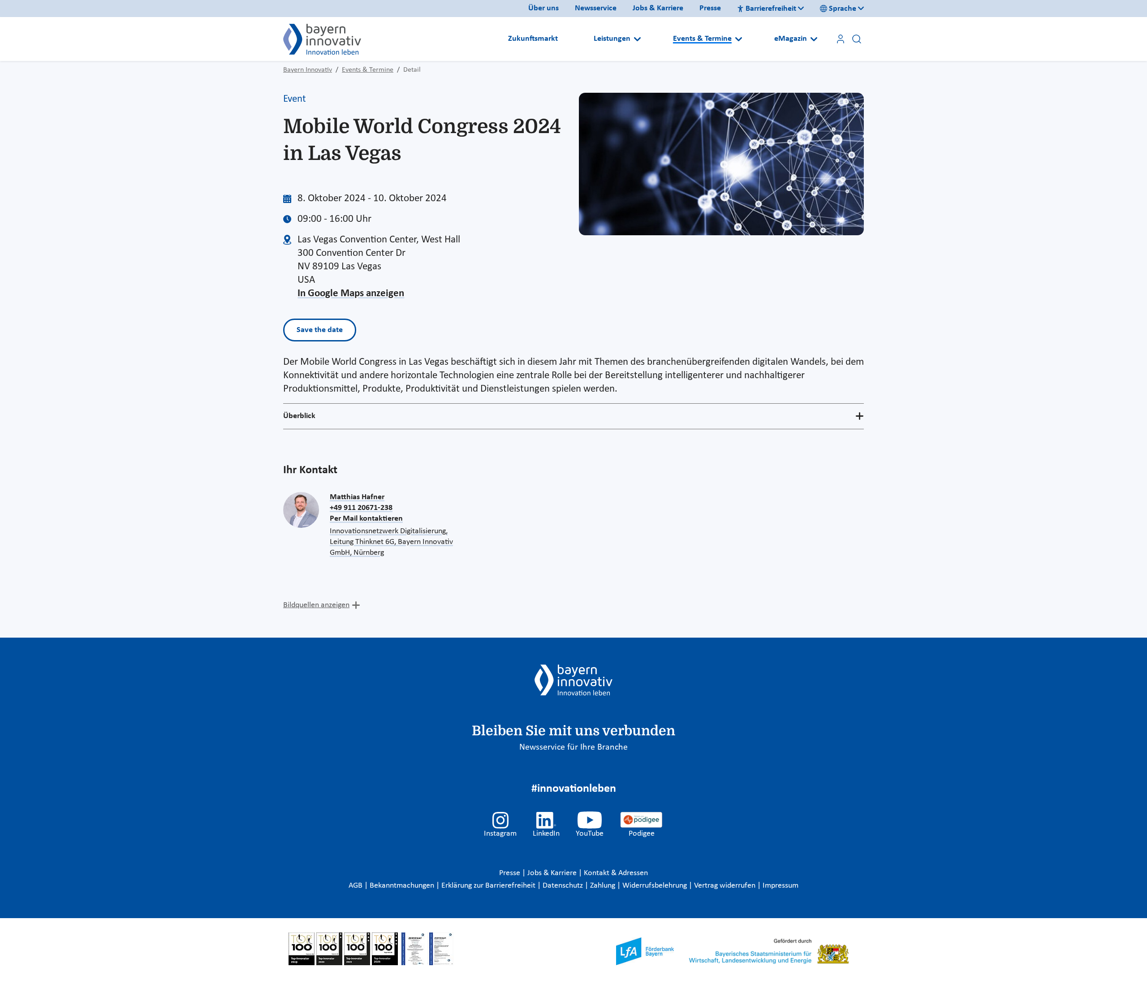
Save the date (320, 330)
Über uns (543, 8)
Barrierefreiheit (771, 8)
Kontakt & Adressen (616, 873)
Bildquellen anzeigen (316, 605)
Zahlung (603, 885)
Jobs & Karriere (658, 8)
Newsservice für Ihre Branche (573, 747)
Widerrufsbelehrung (655, 885)
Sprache (842, 8)
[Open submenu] (637, 39)
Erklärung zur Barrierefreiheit (489, 885)
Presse (710, 8)
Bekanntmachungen (403, 885)
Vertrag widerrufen (725, 885)
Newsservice (596, 8)
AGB (356, 885)
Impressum (780, 885)
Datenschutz (564, 885)
